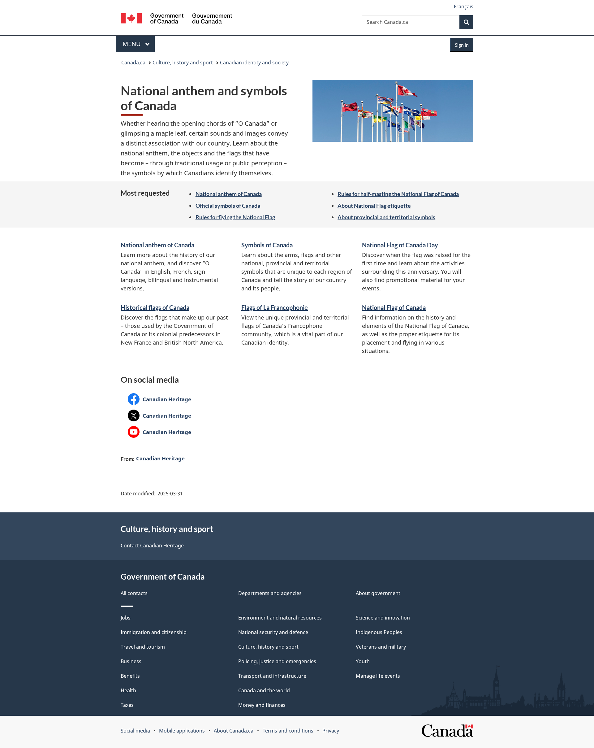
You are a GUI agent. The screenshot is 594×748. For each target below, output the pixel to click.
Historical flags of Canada (155, 307)
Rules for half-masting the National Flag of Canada (398, 193)
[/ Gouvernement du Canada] (176, 19)
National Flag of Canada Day (400, 245)
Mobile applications (182, 730)
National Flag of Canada (394, 307)
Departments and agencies (270, 593)
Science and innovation (383, 617)
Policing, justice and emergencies (277, 661)
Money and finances (262, 705)
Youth (363, 661)
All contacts (134, 593)
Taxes (127, 705)
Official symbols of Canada (228, 205)
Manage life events (378, 675)
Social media (135, 730)
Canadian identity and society (254, 62)
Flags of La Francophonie (274, 307)
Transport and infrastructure (272, 675)
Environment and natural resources (280, 617)
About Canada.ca (233, 730)
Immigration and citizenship (154, 632)
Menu (132, 44)
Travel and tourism (143, 646)
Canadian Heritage (159, 399)
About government (378, 593)
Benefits (130, 675)
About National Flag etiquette (374, 205)
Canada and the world (264, 690)
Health (128, 690)
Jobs (126, 617)
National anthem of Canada (229, 193)
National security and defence (273, 632)
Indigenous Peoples (379, 632)
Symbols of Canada (267, 245)
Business (131, 661)
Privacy (330, 730)
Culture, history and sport (183, 62)
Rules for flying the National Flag (235, 217)
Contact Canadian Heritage (152, 545)
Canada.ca (133, 62)
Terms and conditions (288, 730)
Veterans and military (381, 646)
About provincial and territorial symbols (386, 217)
